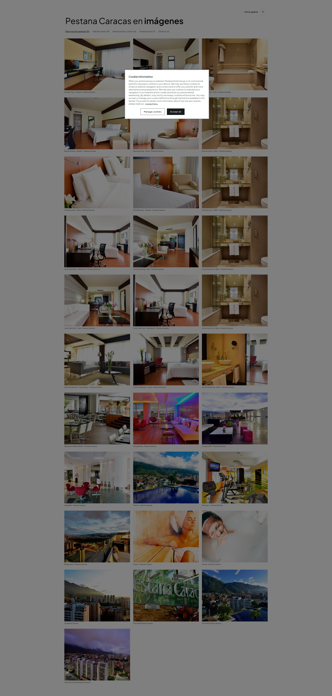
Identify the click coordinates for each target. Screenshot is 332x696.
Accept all (175, 111)
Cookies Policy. (151, 104)
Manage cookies (153, 111)
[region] (167, 94)
